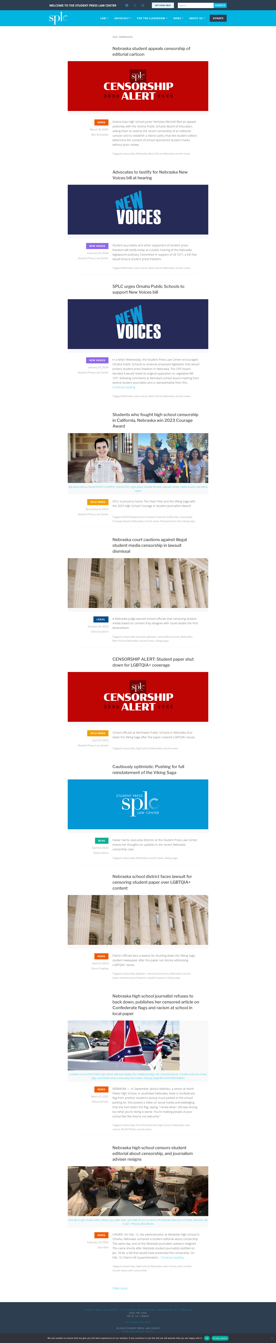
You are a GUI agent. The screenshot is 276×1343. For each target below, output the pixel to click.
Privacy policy (220, 1338)
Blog (101, 840)
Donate (218, 18)
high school (143, 748)
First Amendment (146, 1125)
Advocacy (121, 18)
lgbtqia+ (152, 636)
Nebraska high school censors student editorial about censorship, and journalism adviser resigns (152, 1153)
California (172, 517)
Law (103, 18)
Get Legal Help (163, 5)
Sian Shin (103, 1247)
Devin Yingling (99, 968)
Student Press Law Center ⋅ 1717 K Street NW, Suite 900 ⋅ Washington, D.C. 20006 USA (138, 1310)
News (177, 18)
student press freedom (133, 977)
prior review (184, 1266)
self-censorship (137, 1270)
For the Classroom (151, 18)
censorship (128, 153)
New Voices (97, 246)
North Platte (128, 1129)
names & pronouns (169, 636)
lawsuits (141, 636)
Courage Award (121, 521)
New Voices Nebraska (161, 153)
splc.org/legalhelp (138, 1322)
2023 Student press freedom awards (144, 517)
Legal (101, 619)
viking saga (162, 640)
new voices (141, 267)
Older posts (120, 1288)
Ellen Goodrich (99, 631)
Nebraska (142, 153)
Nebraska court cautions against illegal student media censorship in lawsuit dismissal (149, 545)
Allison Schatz (100, 1101)
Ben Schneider (99, 134)
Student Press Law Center (93, 258)
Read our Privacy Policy (138, 1331)
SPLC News (97, 502)
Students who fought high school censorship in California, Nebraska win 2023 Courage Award (155, 420)
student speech (157, 977)
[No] (272, 1338)
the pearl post (168, 521)
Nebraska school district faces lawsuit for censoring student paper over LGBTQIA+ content (152, 882)
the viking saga (186, 521)
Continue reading (123, 387)
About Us (196, 18)
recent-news (182, 153)
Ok (207, 1338)
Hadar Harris (100, 852)
